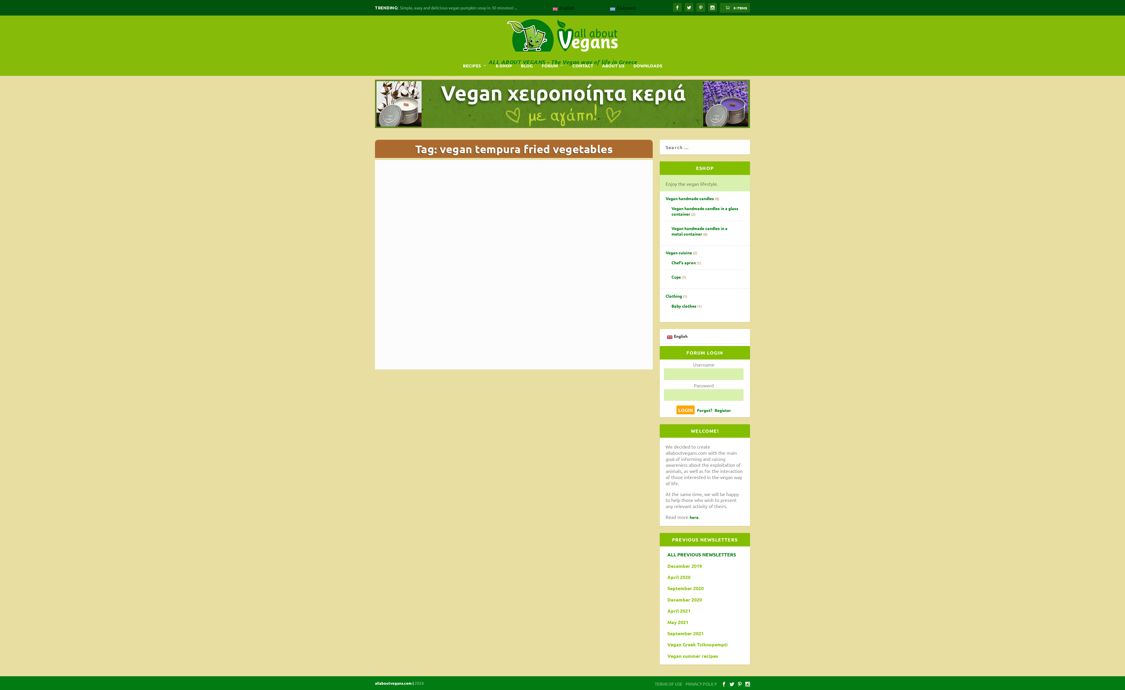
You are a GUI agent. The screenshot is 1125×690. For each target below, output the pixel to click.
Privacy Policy (571, 149)
